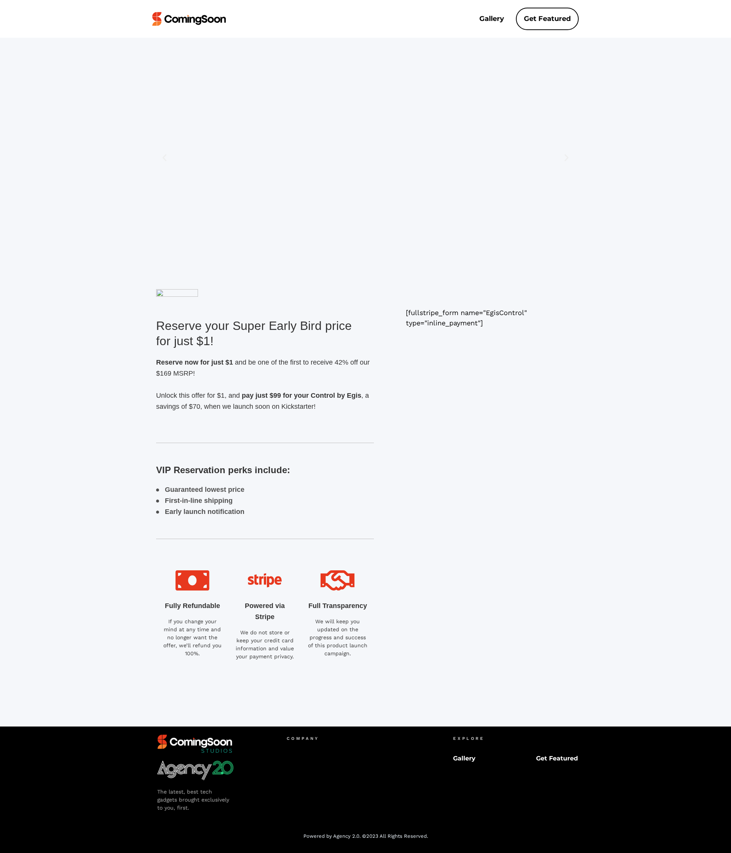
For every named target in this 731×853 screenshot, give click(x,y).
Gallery (491, 18)
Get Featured (547, 18)
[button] (164, 157)
